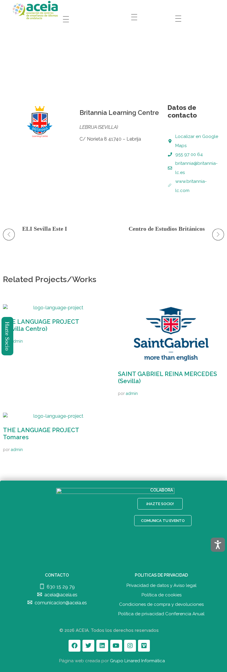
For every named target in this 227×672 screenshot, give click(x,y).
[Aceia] (36, 10)
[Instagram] (130, 646)
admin (17, 341)
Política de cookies (161, 595)
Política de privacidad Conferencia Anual (161, 613)
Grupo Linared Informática (137, 660)
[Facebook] (74, 646)
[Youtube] (116, 646)
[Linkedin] (102, 646)
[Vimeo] (144, 646)
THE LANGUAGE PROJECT (41, 325)
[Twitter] (88, 646)
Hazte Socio (7, 336)
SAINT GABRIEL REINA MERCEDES (167, 377)
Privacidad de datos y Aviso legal (162, 585)
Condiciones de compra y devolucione (160, 604)
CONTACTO (57, 575)
